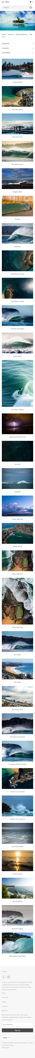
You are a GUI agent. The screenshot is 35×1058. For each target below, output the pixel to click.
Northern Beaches (21, 34)
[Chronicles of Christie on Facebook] (4, 977)
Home (4, 34)
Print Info (5, 997)
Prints (4, 993)
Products (10, 34)
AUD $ (5, 1038)
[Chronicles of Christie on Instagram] (9, 977)
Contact (4, 1006)
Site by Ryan (5, 1047)
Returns (4, 1010)
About (4, 1002)
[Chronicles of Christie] (17, 2)
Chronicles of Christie (13, 1043)
